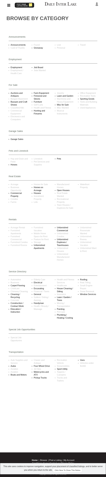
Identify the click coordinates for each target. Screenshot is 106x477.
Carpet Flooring (18, 285)
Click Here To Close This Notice (67, 470)
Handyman (39, 303)
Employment (16, 67)
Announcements (18, 45)
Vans (82, 360)
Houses (37, 193)
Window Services (88, 294)
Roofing (83, 279)
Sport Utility (62, 369)
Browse (43, 460)
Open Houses (63, 190)
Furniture (38, 102)
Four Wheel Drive (42, 366)
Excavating (39, 288)
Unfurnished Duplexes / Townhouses (63, 242)
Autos (13, 366)
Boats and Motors (19, 375)
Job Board (38, 67)
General (37, 294)
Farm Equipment (41, 93)
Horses (14, 165)
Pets (59, 159)
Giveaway (38, 48)
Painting (61, 309)
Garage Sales (17, 139)
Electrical (38, 282)
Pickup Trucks (40, 378)
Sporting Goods (87, 99)
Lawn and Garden (65, 96)
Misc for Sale (63, 105)
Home (35, 460)
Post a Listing (55, 460)
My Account (69, 460)
